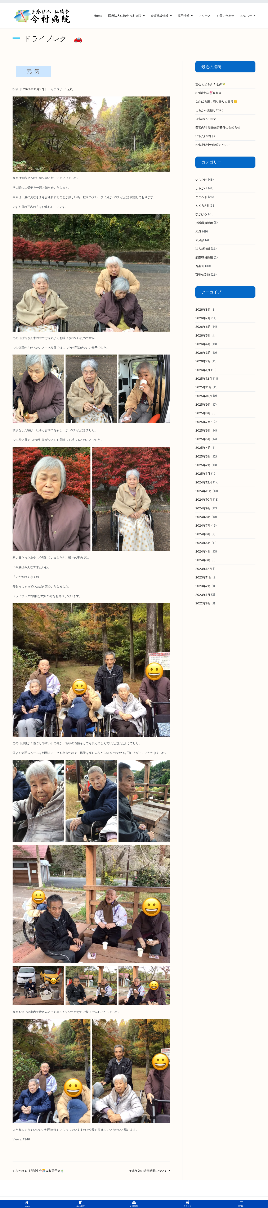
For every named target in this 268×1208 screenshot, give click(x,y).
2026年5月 (203, 335)
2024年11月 (203, 491)
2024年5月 (203, 543)
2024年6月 (203, 534)
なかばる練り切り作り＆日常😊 (216, 101)
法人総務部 (202, 248)
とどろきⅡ (202, 205)
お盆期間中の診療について (213, 145)
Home (98, 15)
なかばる (201, 214)
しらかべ (201, 188)
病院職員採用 (204, 257)
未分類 (199, 240)
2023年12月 (203, 569)
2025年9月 (203, 404)
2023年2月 (203, 586)
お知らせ (246, 15)
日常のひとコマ (205, 119)
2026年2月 (203, 361)
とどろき (201, 197)
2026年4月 (203, 344)
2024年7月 (202, 525)
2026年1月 (202, 370)
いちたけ (201, 179)
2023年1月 (202, 594)
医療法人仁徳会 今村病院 (124, 15)
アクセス (205, 15)
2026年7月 (202, 318)
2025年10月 (203, 396)
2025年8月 (203, 413)
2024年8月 (203, 517)
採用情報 (183, 15)
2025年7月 (202, 422)
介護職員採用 (204, 223)
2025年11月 (203, 387)
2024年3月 (203, 560)
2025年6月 (203, 430)
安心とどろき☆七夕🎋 (210, 84)
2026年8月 (203, 309)
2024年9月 (203, 508)
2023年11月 (203, 577)
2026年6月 (203, 326)
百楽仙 (199, 266)
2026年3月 (203, 352)
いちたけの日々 (205, 136)
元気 (70, 89)
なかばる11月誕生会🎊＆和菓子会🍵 (39, 1170)
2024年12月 (203, 482)
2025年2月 (203, 465)
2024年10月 (203, 499)
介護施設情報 (159, 15)
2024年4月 (203, 551)
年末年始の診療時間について (148, 1170)
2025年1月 (202, 473)
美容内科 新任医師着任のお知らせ (217, 127)
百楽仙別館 (202, 274)
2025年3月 (203, 456)
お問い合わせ (225, 15)
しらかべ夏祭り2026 (209, 110)
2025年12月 (203, 378)
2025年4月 (203, 447)
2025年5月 (203, 439)
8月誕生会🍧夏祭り (208, 93)
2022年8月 (203, 603)
